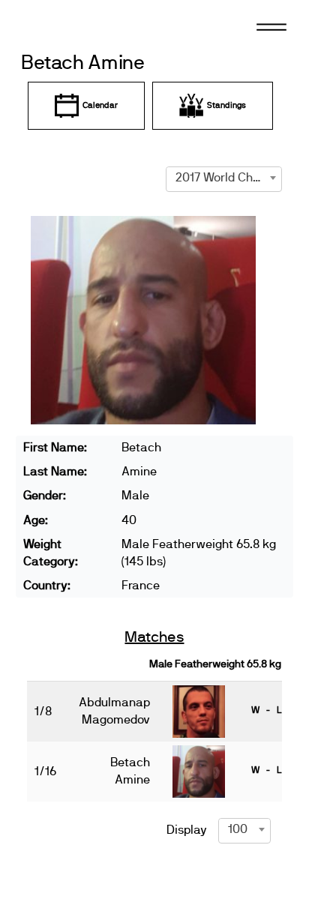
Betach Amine (83, 63)
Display (186, 830)
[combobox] (223, 177)
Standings (226, 105)
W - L (266, 710)
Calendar (100, 105)
